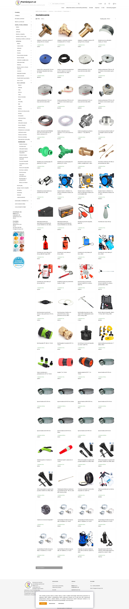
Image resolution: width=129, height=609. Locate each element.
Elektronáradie (20, 75)
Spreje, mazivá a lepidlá (23, 188)
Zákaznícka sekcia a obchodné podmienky (76, 7)
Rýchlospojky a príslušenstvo (22, 179)
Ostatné (19, 71)
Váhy (19, 94)
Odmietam (61, 603)
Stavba (18, 29)
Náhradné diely (20, 62)
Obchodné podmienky (57, 585)
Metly (19, 99)
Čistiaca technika (22, 134)
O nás (102, 7)
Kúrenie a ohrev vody (21, 36)
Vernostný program (111, 7)
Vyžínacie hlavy (22, 118)
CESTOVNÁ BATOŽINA (20, 204)
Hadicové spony (23, 144)
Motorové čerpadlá (24, 167)
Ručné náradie (20, 57)
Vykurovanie (20, 46)
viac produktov (40, 567)
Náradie (19, 195)
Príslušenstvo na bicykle (24, 130)
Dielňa (17, 27)
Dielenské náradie (21, 73)
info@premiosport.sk (98, 588)
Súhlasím (43, 603)
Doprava (97, 7)
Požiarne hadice (23, 155)
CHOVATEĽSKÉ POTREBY (20, 207)
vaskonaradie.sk (21, 197)
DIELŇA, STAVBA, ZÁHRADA (21, 25)
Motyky (20, 113)
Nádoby (19, 64)
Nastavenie (52, 603)
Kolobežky (19, 192)
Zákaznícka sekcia (56, 587)
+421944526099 (96, 585)
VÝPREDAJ (17, 15)
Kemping (19, 190)
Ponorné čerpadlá (23, 161)
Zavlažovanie (21, 141)
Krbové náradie (22, 97)
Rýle (19, 104)
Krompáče (20, 115)
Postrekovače (22, 146)
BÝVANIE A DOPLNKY (19, 18)
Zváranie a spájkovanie (22, 60)
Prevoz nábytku (22, 125)
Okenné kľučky (21, 127)
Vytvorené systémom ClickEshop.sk (64, 608)
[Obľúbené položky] (109, 4)
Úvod (63, 7)
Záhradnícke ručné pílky (24, 139)
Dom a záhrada (21, 83)
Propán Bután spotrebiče (23, 78)
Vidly (19, 90)
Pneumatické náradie (22, 55)
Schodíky (20, 101)
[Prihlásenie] (105, 4)
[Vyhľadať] (49, 3)
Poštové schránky (22, 137)
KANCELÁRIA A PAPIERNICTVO (21, 200)
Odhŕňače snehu (22, 132)
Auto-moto (20, 80)
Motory (20, 92)
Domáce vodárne (23, 170)
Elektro (18, 43)
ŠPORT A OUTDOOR (19, 21)
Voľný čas (18, 41)
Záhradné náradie (22, 123)
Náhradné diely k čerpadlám (23, 152)
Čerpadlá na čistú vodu (23, 164)
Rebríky (20, 108)
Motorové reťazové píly (23, 111)
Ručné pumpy (22, 172)
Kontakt (91, 7)
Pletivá (19, 85)
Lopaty (20, 106)
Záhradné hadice (23, 149)
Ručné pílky (20, 185)
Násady (20, 87)
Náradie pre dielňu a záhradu (23, 39)
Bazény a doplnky (20, 34)
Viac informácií (69, 600)
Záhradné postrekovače (22, 175)
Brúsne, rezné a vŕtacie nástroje (22, 67)
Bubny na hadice (23, 182)
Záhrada (18, 31)
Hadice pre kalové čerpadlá (23, 158)
